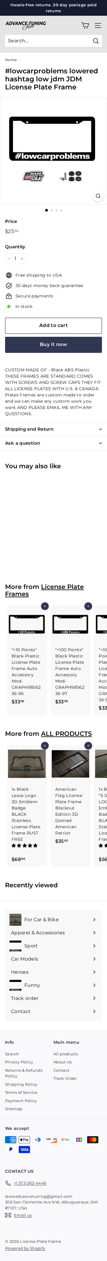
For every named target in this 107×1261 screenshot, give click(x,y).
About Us (63, 1062)
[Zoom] (98, 195)
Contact (61, 1070)
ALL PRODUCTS (66, 733)
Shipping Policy (21, 1084)
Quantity (15, 246)
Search (12, 1053)
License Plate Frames (44, 590)
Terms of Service (21, 1092)
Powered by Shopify (25, 1248)
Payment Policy (21, 1100)
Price (11, 221)
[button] (25, 845)
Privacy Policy (19, 1062)
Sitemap (13, 1108)
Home (11, 60)
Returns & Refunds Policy (24, 1073)
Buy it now (53, 344)
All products (66, 1053)
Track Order (65, 1078)
